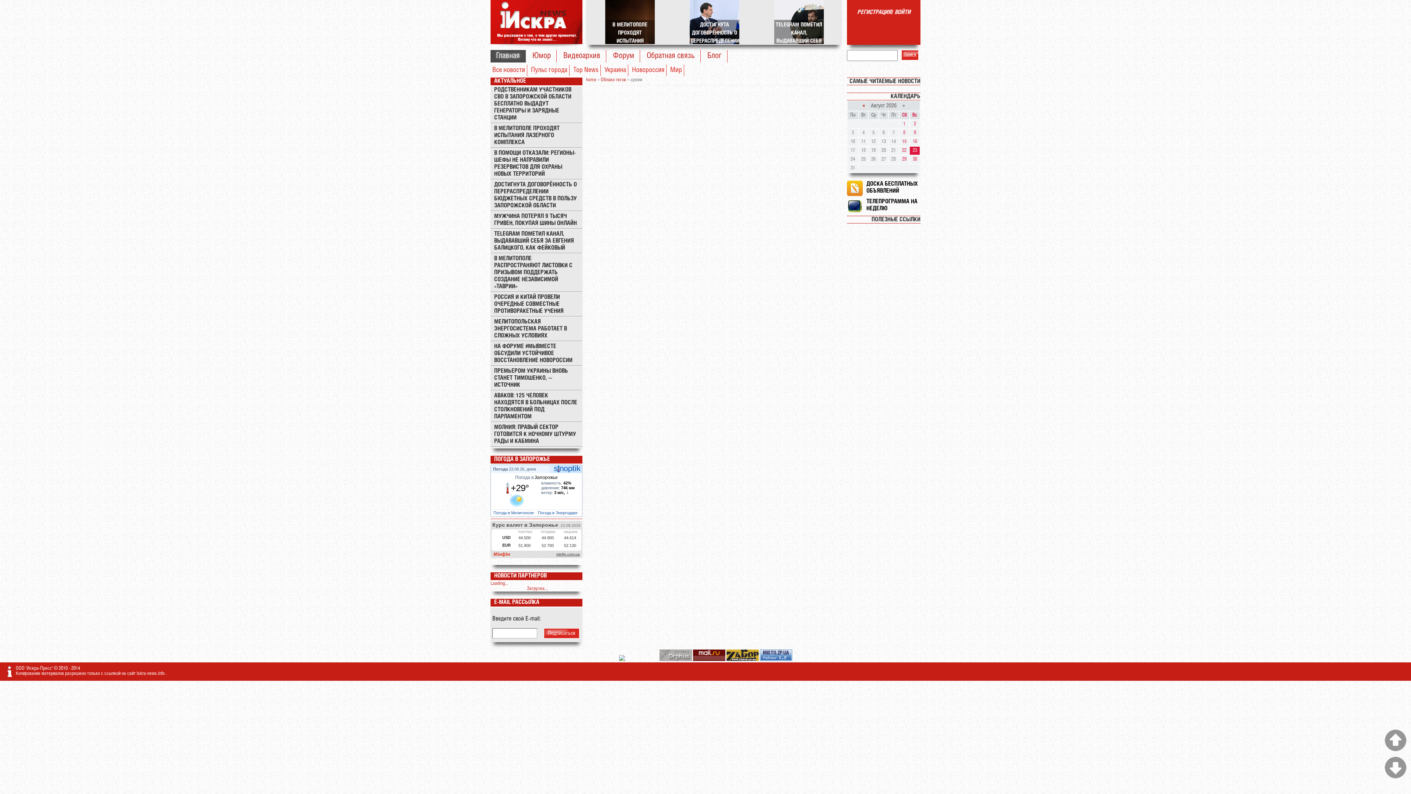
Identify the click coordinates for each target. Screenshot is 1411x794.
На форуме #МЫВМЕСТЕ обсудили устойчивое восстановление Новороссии (533, 353)
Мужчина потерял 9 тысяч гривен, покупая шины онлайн (535, 220)
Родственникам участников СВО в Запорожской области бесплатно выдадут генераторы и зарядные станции (532, 104)
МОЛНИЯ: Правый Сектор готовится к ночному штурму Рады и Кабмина (535, 434)
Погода (501, 469)
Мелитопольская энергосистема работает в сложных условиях (530, 329)
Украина (615, 70)
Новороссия (648, 70)
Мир (676, 70)
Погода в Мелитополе (514, 513)
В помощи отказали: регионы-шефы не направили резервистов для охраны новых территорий (535, 163)
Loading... (499, 584)
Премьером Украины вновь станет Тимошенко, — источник (531, 378)
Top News (586, 70)
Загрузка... (537, 589)
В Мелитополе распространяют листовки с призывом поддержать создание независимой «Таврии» (533, 272)
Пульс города (549, 70)
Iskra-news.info (151, 674)
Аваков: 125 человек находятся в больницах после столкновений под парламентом (535, 406)
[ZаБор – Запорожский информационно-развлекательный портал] (743, 660)
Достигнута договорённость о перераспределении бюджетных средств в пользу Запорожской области (535, 195)
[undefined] (676, 660)
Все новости (508, 70)
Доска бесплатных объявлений (892, 187)
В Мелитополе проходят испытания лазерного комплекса (527, 135)
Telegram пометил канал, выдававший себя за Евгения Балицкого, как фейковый (534, 241)
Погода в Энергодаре (558, 513)
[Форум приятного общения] (622, 660)
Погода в (536, 477)
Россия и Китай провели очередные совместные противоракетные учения (529, 304)
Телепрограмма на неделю (892, 205)
